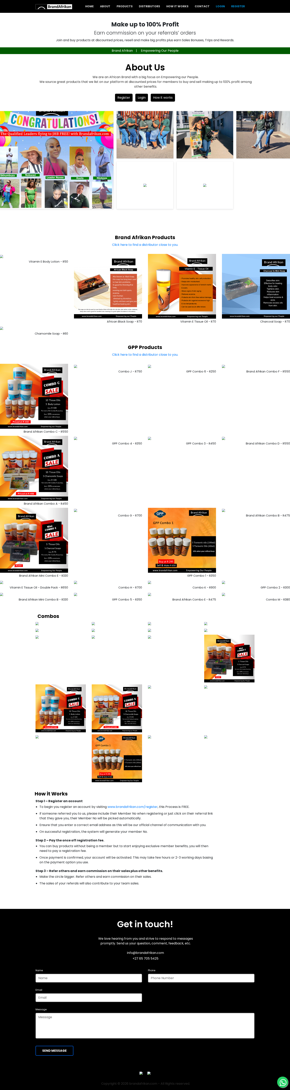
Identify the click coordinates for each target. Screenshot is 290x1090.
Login (220, 6)
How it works (163, 97)
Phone (151, 970)
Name (39, 970)
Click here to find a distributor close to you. (145, 244)
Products (125, 6)
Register (238, 6)
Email (39, 990)
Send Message (54, 1050)
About (105, 6)
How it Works (177, 6)
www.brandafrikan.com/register (133, 807)
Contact (202, 6)
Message (41, 1009)
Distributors (149, 6)
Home (89, 6)
